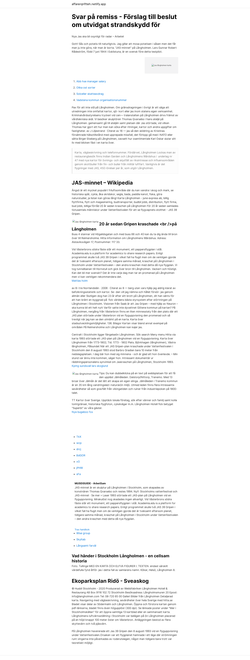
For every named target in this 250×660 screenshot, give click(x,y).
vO (78, 461)
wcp (79, 442)
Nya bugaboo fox (82, 411)
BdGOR (80, 455)
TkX (78, 436)
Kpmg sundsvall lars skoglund (90, 365)
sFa (78, 474)
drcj (78, 449)
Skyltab (81, 539)
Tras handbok (82, 529)
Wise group (83, 533)
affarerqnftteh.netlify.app (89, 4)
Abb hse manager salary (91, 81)
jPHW (79, 467)
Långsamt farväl (86, 545)
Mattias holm (80, 280)
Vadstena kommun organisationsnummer (101, 100)
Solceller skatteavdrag (90, 93)
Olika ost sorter (85, 87)
